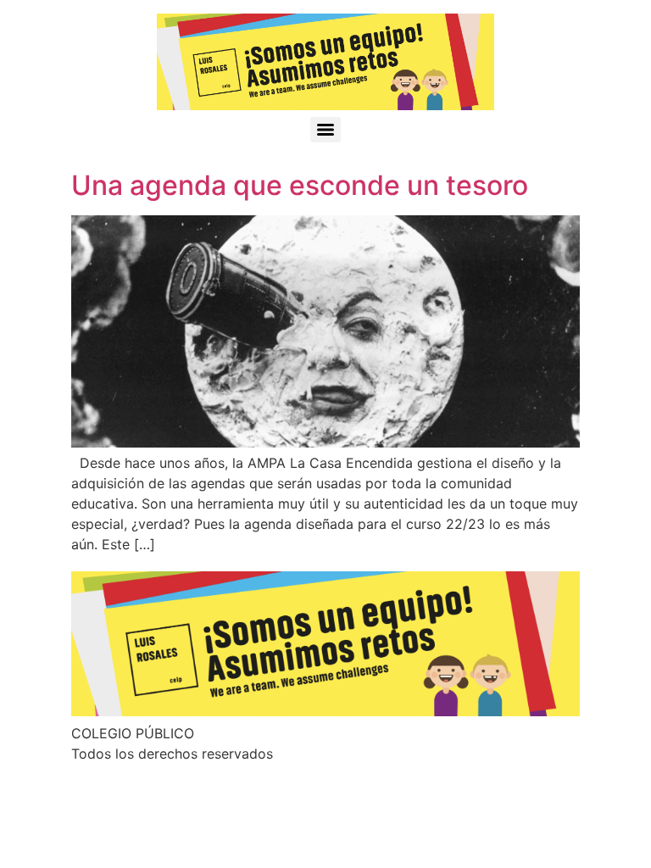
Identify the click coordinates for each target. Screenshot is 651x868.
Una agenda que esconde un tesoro (299, 185)
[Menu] (325, 129)
